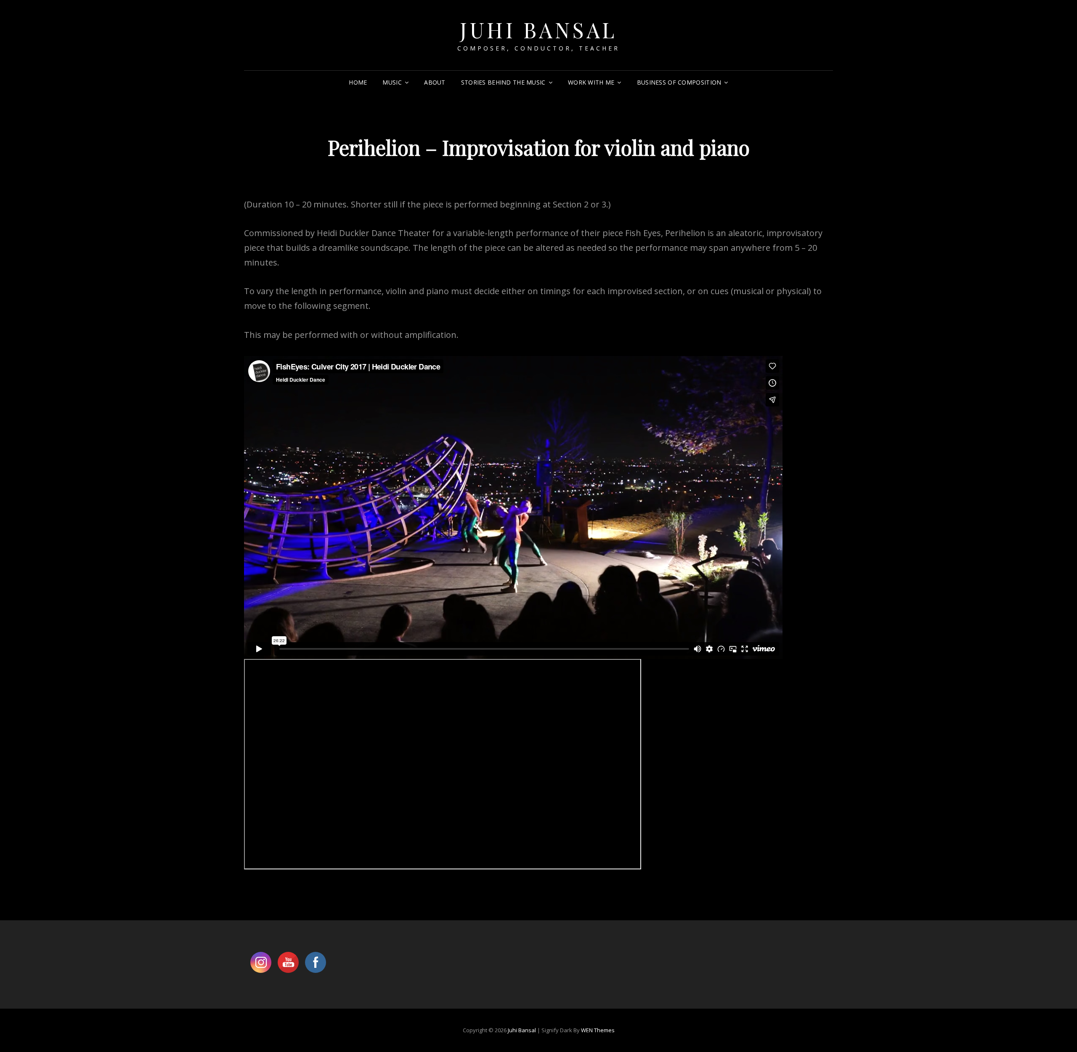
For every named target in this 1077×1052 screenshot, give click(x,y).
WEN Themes (598, 1030)
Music (391, 82)
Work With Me (591, 82)
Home (358, 82)
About (434, 82)
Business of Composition (679, 82)
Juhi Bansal (538, 30)
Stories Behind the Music (503, 82)
